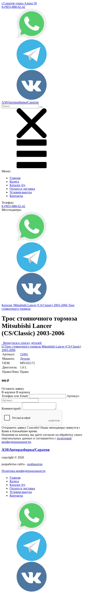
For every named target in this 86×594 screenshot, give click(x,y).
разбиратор (34, 464)
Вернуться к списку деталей (22, 343)
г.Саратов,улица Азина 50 (19, 3)
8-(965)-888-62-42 (13, 7)
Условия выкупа (21, 192)
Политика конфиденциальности (23, 471)
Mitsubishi (20, 305)
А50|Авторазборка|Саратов (26, 450)
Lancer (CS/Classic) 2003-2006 (47, 305)
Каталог (7, 305)
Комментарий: (11, 408)
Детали (25, 358)
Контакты (16, 196)
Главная (15, 178)
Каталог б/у (17, 185)
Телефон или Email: (15, 396)
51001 (24, 354)
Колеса (14, 181)
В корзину (16, 392)
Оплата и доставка (22, 188)
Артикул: (73, 396)
